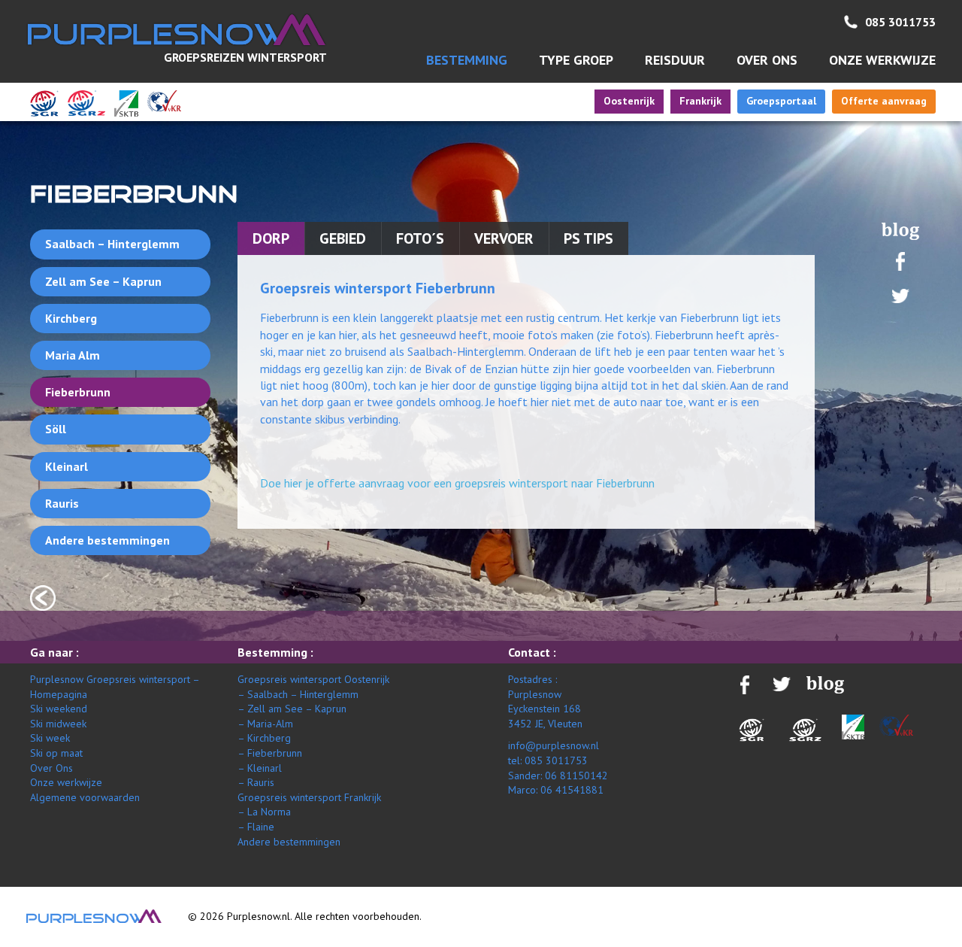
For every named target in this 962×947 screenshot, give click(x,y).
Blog (900, 231)
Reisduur (675, 59)
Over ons (767, 59)
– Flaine (255, 826)
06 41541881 (572, 790)
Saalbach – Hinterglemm (112, 243)
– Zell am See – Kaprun (291, 708)
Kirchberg (71, 318)
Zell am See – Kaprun (103, 281)
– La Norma (264, 811)
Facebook (900, 261)
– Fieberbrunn (269, 753)
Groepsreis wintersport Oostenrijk (313, 679)
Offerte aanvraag (884, 101)
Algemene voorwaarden (85, 797)
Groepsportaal (781, 101)
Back (43, 598)
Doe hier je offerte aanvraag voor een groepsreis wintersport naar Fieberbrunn (457, 482)
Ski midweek (58, 723)
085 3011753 (900, 21)
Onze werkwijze (882, 59)
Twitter (900, 296)
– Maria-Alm (265, 723)
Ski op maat (56, 753)
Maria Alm (72, 355)
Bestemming (466, 59)
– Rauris (255, 782)
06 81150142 (576, 775)
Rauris (62, 503)
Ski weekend (58, 708)
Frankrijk (700, 101)
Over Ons (51, 768)
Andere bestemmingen (107, 540)
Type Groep (576, 59)
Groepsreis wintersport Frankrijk (309, 797)
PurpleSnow (94, 916)
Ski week (50, 738)
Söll (55, 428)
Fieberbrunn (77, 391)
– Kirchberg (264, 738)
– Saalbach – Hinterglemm (297, 694)
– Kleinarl (259, 768)
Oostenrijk (629, 101)
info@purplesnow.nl (553, 745)
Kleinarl (66, 466)
